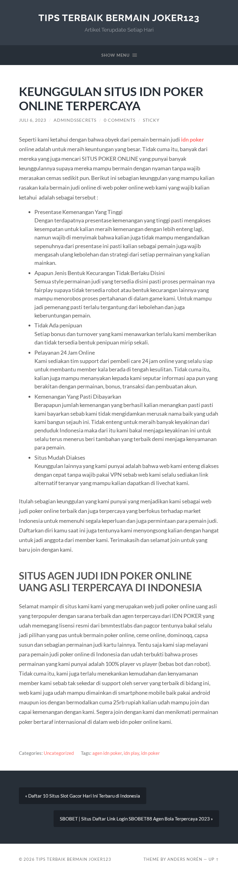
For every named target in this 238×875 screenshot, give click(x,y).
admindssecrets (75, 120)
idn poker (150, 753)
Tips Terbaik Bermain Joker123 (119, 17)
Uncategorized (59, 753)
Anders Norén (184, 859)
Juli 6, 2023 (32, 120)
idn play (131, 753)
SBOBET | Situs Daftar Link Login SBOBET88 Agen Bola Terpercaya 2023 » (136, 818)
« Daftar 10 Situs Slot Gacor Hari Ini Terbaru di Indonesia (82, 795)
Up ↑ (214, 859)
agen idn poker (107, 753)
